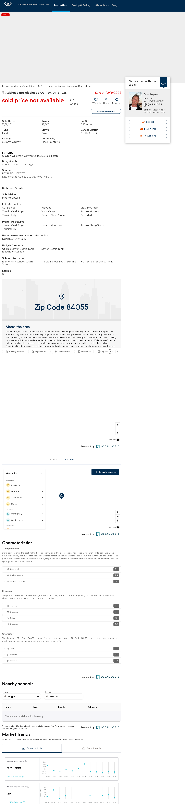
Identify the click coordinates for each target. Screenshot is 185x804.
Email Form (149, 129)
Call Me (149, 122)
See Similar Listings (106, 111)
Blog (116, 8)
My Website (149, 136)
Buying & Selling (83, 8)
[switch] (96, 102)
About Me (102, 8)
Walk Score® (67, 459)
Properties (62, 8)
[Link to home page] (8, 6)
